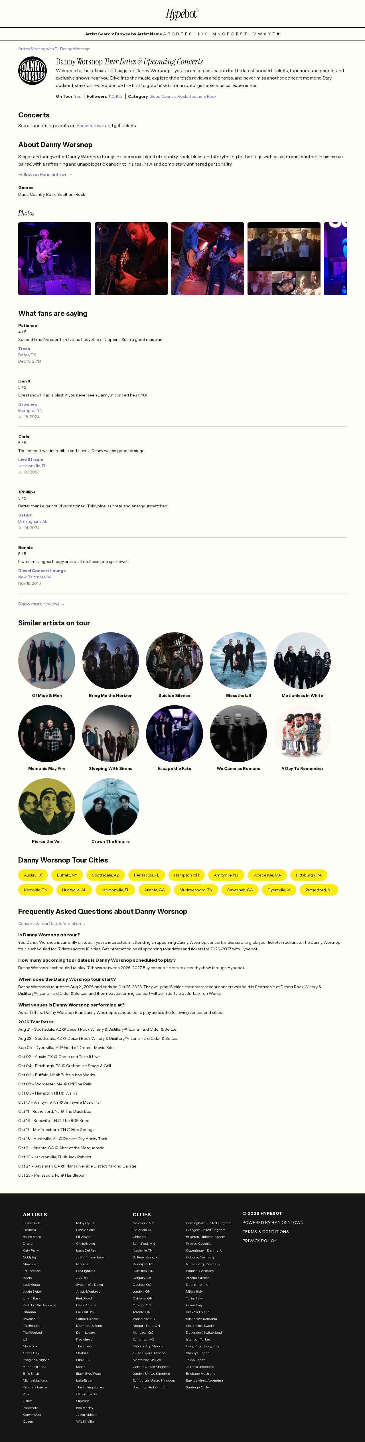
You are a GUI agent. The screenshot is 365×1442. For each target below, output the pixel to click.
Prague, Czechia (198, 1243)
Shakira (82, 1353)
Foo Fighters (85, 1271)
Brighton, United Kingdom (205, 1236)
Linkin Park (31, 1298)
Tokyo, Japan (195, 1360)
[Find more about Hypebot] (182, 13)
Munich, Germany (200, 1271)
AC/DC (82, 1278)
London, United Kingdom (151, 1373)
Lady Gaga (31, 1284)
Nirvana (82, 1264)
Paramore (30, 1408)
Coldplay (29, 1257)
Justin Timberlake (90, 1257)
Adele (27, 1278)
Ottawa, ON (142, 1305)
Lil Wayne (83, 1236)
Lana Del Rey (86, 1250)
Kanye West (32, 1414)
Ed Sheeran (31, 1271)
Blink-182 (83, 1360)
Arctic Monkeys (88, 1291)
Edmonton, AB (143, 1339)
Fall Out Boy (85, 1312)
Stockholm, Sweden (201, 1325)
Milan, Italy (194, 1291)
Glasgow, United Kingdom (206, 1230)
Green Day (31, 1353)
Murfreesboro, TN (196, 889)
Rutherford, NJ (318, 889)
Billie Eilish (31, 1373)
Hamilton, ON (143, 1271)
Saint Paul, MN (144, 1243)
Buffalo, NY (67, 875)
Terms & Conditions (266, 1231)
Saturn (25, 515)
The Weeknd (32, 1332)
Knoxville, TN (35, 889)
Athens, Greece (197, 1278)
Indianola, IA (142, 1230)
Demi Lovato (85, 1332)
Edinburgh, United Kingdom (154, 1380)
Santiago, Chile (197, 1387)
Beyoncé (29, 1319)
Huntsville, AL (74, 889)
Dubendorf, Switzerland (204, 1332)
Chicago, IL (141, 1236)
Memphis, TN (30, 410)
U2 (25, 1339)
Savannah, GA (240, 889)
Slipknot (82, 1401)
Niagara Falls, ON (146, 1325)
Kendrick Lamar (35, 1387)
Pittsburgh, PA (309, 875)
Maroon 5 (30, 1264)
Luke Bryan (84, 1380)
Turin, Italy (194, 1298)
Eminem (29, 1230)
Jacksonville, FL (32, 465)
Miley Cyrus (85, 1223)
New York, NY (143, 1223)
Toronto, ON (142, 1312)
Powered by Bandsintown (273, 1222)
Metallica (30, 1346)
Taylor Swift (31, 1223)
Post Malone (85, 1230)
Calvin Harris (86, 1394)
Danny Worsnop (75, 48)
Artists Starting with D (38, 48)
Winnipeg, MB (143, 1264)
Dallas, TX (27, 354)
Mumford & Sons (89, 1325)
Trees (24, 348)
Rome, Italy (194, 1305)
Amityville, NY (226, 875)
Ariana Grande (34, 1366)
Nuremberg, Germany (203, 1264)
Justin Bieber (32, 1291)
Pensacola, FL (146, 875)
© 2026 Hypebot (263, 1213)
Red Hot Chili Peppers (39, 1305)
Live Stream (30, 459)
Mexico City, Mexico (148, 1346)
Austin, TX (33, 875)
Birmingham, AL (32, 521)
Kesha (81, 1366)
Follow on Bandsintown (43, 174)
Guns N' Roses (87, 1319)
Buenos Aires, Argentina (204, 1380)
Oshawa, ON (143, 1298)
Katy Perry (31, 1250)
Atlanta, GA (154, 889)
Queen (28, 1421)
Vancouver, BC (144, 1319)
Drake (28, 1243)
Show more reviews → (41, 604)
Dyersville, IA (279, 889)
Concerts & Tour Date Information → (52, 923)
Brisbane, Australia (200, 1373)
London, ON (142, 1291)
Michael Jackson (35, 1380)
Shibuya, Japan (197, 1353)
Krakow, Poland (198, 1312)
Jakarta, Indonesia (200, 1366)
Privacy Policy (260, 1240)
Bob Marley (84, 1408)
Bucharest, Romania (201, 1319)
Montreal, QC (143, 1332)
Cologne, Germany (200, 1257)
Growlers (27, 404)
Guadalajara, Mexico (149, 1353)
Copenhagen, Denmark (204, 1250)
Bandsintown (90, 125)
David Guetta (86, 1305)
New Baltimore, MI (35, 576)
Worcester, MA (267, 875)
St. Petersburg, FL (146, 1257)
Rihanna (29, 1312)
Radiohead (84, 1339)
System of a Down (89, 1284)
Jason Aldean (86, 1414)
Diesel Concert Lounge (42, 570)
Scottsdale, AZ (105, 875)
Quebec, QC (142, 1284)
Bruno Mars (32, 1236)
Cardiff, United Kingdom (151, 1366)
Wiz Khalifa (85, 1421)
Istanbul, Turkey (198, 1339)
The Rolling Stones (90, 1387)
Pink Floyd (84, 1298)
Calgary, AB (142, 1278)
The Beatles (31, 1325)
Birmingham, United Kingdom (209, 1223)
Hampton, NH (186, 875)
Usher (27, 1401)
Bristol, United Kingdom (151, 1387)
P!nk (26, 1394)
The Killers (84, 1346)
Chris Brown (85, 1243)
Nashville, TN (143, 1250)
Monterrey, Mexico (147, 1360)
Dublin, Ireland (197, 1284)
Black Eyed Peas (88, 1373)
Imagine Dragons (36, 1360)
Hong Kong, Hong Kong (203, 1346)
